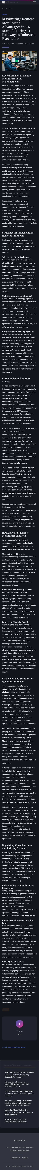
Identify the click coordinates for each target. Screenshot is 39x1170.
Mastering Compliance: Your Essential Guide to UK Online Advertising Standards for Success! (19, 1074)
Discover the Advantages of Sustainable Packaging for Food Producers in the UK (17, 1084)
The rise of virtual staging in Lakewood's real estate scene (16, 1120)
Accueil (4, 8)
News (11, 8)
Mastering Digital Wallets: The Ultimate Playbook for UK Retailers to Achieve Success (19, 1112)
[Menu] (34, 2)
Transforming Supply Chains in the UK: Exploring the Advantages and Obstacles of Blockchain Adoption (18, 1103)
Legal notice (15, 1157)
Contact (25, 1157)
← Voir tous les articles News (13, 1047)
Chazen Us (10, 2)
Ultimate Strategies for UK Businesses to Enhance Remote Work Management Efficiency (19, 1093)
